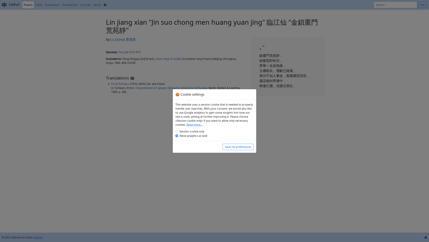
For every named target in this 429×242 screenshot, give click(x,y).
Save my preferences (238, 147)
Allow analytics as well (193, 136)
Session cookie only (191, 131)
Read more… (195, 125)
